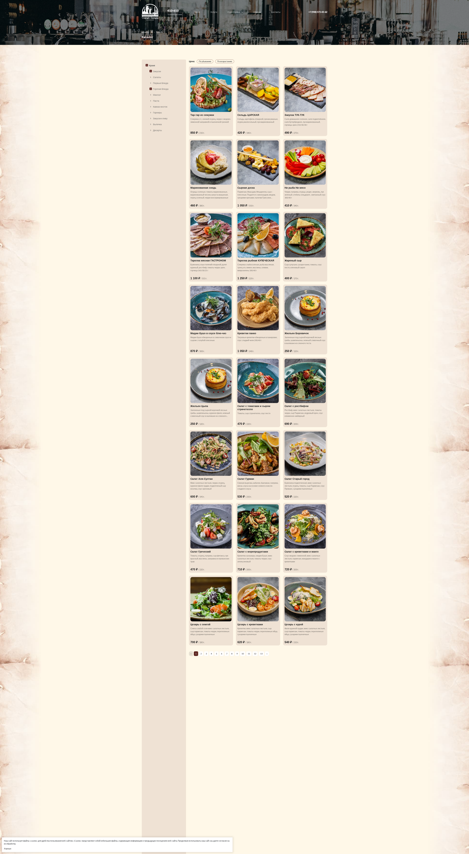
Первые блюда (160, 83)
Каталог (159, 32)
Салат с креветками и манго (302, 551)
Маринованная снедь (203, 187)
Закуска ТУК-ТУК (294, 115)
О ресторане (233, 12)
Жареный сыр (293, 260)
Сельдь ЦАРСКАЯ (248, 115)
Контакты (275, 12)
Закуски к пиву (160, 118)
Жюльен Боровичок (297, 333)
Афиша (257, 12)
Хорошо (7, 848)
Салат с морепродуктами (252, 551)
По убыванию (205, 61)
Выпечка (157, 124)
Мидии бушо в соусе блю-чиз (208, 333)
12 (255, 653)
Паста (156, 100)
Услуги (213, 12)
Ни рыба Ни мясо (295, 187)
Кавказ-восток (160, 106)
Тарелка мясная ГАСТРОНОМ (208, 260)
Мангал (157, 94)
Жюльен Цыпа (199, 406)
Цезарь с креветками (250, 624)
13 (261, 653)
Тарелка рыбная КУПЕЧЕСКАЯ (255, 260)
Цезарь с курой (294, 624)
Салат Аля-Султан (201, 479)
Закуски (157, 71)
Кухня (152, 65)
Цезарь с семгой (200, 624)
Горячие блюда (160, 89)
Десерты (157, 130)
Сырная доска (246, 187)
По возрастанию (224, 61)
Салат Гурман (245, 479)
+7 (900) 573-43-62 (318, 12)
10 (243, 653)
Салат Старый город (297, 479)
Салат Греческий (200, 551)
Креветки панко (246, 333)
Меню (197, 12)
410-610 (173, 10)
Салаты (157, 77)
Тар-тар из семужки (202, 115)
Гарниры (157, 112)
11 (249, 653)
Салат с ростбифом (297, 406)
